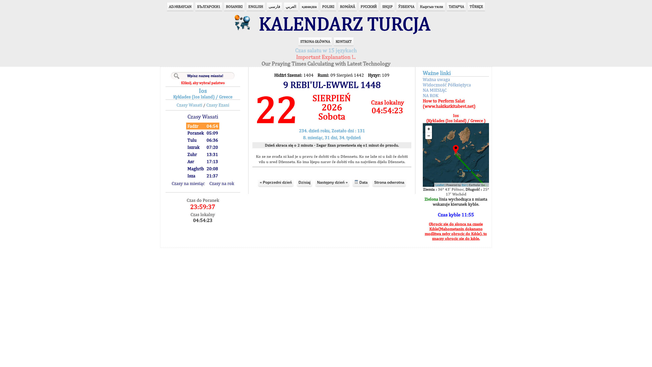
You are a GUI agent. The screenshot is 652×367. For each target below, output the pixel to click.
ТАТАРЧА (456, 6)
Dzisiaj (304, 182)
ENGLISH (255, 6)
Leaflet (440, 185)
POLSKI (328, 6)
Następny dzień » (332, 182)
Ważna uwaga (436, 79)
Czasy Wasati (189, 105)
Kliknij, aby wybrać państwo (203, 83)
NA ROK (430, 95)
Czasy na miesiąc (188, 183)
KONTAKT (344, 41)
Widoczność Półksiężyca (447, 84)
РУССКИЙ (369, 6)
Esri (464, 185)
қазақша (309, 6)
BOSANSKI (234, 6)
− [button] (428, 135)
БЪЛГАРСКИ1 (208, 6)
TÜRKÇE (476, 6)
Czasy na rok (221, 183)
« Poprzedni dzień (276, 182)
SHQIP (387, 6)
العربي (291, 6)
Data (363, 182)
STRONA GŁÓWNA (315, 41)
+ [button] (428, 129)
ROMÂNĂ (347, 6)
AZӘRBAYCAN (180, 6)
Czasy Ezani (217, 105)
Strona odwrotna (389, 182)
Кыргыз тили (431, 6)
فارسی (274, 6)
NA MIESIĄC (435, 90)
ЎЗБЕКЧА (406, 6)
